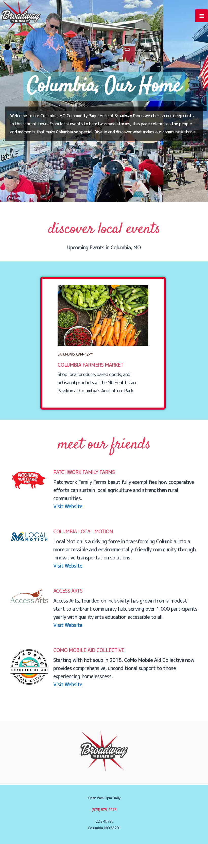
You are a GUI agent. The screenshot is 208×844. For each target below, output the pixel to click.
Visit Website (67, 506)
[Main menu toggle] (201, 15)
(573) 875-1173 (104, 809)
